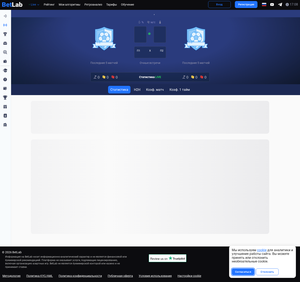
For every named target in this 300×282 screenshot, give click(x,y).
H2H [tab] (137, 90)
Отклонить (267, 271)
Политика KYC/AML (39, 275)
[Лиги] (5, 97)
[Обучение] (5, 70)
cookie (262, 250)
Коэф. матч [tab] (155, 90)
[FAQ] (5, 79)
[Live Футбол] (5, 25)
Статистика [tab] (119, 90)
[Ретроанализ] (5, 52)
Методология (11, 275)
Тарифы (111, 4)
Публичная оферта (120, 275)
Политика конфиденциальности (80, 275)
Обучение (127, 4)
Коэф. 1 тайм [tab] (180, 90)
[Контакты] (5, 115)
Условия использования (155, 275)
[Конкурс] (5, 106)
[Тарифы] (5, 61)
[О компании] (5, 124)
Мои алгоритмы (69, 4)
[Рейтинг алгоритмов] (5, 34)
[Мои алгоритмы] (5, 43)
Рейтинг (49, 4)
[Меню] (5, 16)
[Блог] (5, 88)
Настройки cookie (189, 275)
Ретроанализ (93, 4)
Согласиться (243, 271)
